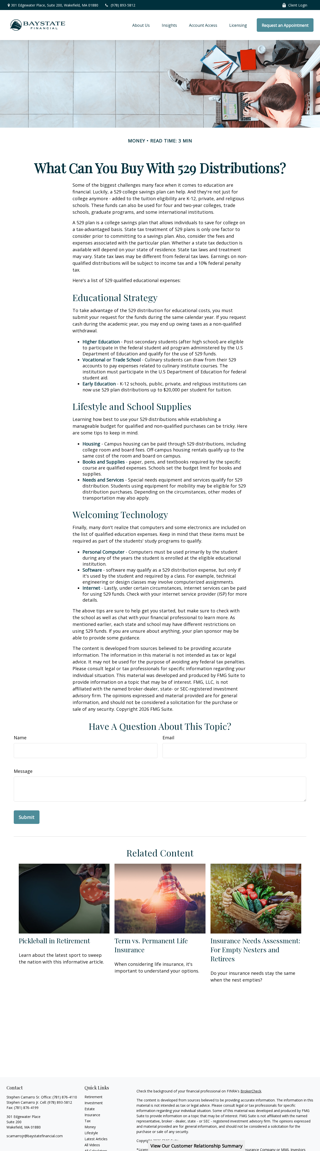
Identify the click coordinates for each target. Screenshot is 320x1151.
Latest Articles (96, 1138)
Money (90, 1126)
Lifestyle (91, 1132)
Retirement (93, 1096)
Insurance (92, 1114)
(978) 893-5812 (123, 5)
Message (23, 771)
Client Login (297, 5)
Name (20, 738)
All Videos (92, 1144)
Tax (87, 1120)
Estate (89, 1108)
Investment (93, 1102)
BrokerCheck (250, 1091)
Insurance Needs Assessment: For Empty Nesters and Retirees (255, 949)
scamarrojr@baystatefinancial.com (34, 1135)
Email (168, 738)
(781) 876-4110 (64, 1097)
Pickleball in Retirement (54, 940)
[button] (141, 25)
